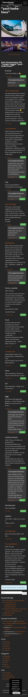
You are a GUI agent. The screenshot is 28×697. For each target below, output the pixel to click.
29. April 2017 (11, 500)
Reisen (6, 665)
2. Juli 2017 (7, 511)
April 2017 (7, 642)
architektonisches (20, 631)
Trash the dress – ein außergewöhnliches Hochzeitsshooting (10, 605)
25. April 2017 (8, 468)
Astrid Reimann (10, 129)
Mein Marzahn (20, 621)
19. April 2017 (8, 408)
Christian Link (10, 351)
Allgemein (7, 656)
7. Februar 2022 (8, 582)
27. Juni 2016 (8, 157)
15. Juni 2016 (8, 76)
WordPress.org (8, 679)
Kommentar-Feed (9, 677)
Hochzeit (6, 658)
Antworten (23, 76)
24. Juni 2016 (8, 123)
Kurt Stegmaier (10, 531)
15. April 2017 (8, 391)
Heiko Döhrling (10, 204)
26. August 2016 (8, 269)
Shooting (7, 667)
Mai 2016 (6, 646)
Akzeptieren (16, 693)
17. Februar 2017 (9, 315)
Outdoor (6, 660)
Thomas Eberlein (11, 544)
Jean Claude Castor (12, 91)
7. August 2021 (8, 539)
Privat (6, 662)
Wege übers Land (9, 613)
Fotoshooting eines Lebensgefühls (14, 600)
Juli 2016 (7, 644)
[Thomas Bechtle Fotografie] (8, 3)
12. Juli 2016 (8, 224)
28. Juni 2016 (11, 177)
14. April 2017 (8, 346)
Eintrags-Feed (8, 675)
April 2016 (7, 648)
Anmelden (7, 673)
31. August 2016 (11, 283)
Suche (24, 593)
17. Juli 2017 (8, 526)
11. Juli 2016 (8, 190)
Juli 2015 (7, 650)
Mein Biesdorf (8, 615)
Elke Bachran (9, 243)
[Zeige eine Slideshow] (14, 54)
